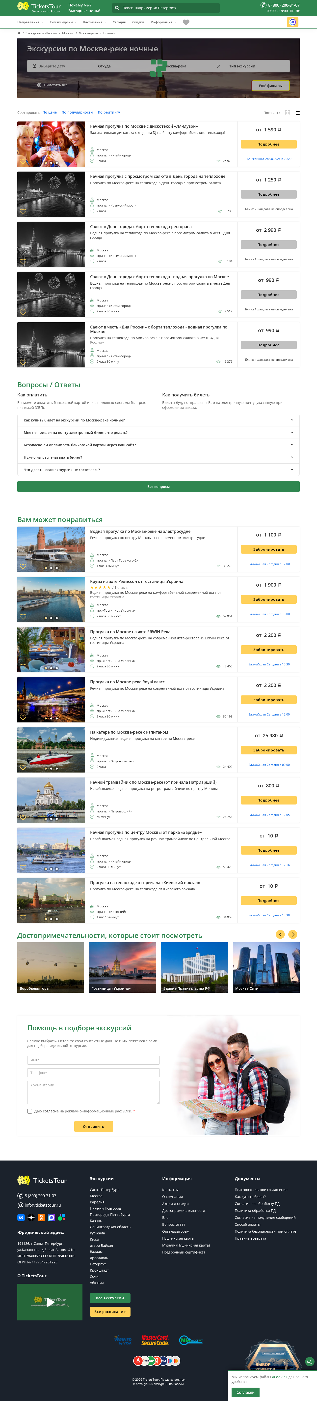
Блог (166, 1217)
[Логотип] (39, 6)
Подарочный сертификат (183, 1252)
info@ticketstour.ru (39, 1205)
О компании (172, 1196)
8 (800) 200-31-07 (40, 1195)
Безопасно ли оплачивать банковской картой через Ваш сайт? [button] (80, 445)
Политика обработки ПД (255, 1210)
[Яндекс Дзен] (31, 1217)
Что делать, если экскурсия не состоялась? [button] (62, 469)
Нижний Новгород (105, 1208)
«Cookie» (280, 1376)
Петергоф (98, 1264)
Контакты (170, 1189)
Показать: (272, 113)
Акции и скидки (175, 1203)
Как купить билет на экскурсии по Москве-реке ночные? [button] (74, 420)
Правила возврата (250, 1238)
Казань (96, 1220)
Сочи (94, 1276)
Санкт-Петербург (104, 1189)
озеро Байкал (101, 1245)
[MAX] (51, 1217)
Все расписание (110, 1311)
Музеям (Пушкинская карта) (186, 1245)
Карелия (97, 1202)
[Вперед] (292, 934)
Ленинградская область (110, 1226)
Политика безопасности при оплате (265, 1231)
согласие (51, 1111)
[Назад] (280, 934)
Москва (96, 1195)
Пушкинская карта (178, 1238)
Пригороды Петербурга (110, 1214)
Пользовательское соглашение (261, 1189)
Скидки (138, 22)
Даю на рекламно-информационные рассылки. (84, 1111)
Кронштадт (99, 1270)
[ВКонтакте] (21, 1217)
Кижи (94, 1239)
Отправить (93, 1126)
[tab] (158, 420)
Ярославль (99, 1257)
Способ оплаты (248, 1224)
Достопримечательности (183, 1210)
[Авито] (61, 1217)
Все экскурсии (110, 1298)
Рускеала (97, 1233)
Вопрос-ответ (173, 1224)
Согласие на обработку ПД (257, 1203)
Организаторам (175, 1231)
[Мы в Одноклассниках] (41, 1217)
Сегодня (119, 22)
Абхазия (97, 1282)
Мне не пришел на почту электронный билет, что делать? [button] (76, 432)
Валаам (96, 1251)
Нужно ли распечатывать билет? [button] (53, 457)
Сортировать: (29, 113)
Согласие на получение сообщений (265, 1217)
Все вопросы (158, 486)
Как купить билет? (250, 1196)
